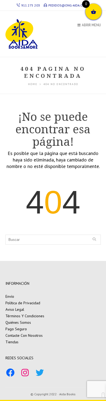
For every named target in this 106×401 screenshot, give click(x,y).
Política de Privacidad (22, 302)
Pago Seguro (16, 328)
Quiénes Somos (18, 322)
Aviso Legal (14, 309)
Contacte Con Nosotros (24, 335)
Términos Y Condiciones (24, 315)
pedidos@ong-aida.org (67, 5)
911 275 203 (30, 5)
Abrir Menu (91, 25)
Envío (9, 296)
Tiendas (11, 341)
